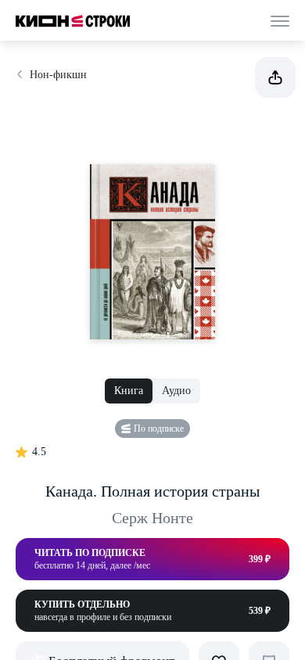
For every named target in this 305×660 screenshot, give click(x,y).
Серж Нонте (152, 517)
